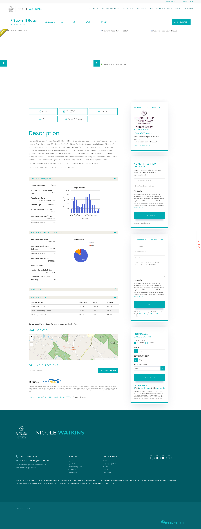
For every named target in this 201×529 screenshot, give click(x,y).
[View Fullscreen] (31, 344)
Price (136, 347)
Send (149, 305)
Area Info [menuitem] (126, 9)
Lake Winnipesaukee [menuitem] (77, 467)
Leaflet (97, 359)
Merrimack (53, 397)
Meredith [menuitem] (72, 470)
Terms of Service (156, 314)
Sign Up (191, 2)
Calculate (149, 378)
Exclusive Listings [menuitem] (109, 9)
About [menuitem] (178, 9)
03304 (68, 397)
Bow (62, 397)
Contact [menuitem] (189, 9)
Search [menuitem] (93, 9)
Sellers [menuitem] (105, 470)
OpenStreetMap (106, 359)
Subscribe (149, 216)
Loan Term (139, 340)
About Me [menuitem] (106, 473)
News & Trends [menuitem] (163, 9)
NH (45, 397)
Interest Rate (140, 365)
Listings (39, 397)
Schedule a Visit (157, 240)
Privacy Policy (138, 207)
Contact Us (137, 145)
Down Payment (141, 356)
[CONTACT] (181, 22)
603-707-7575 (143, 133)
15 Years (151, 343)
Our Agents (146, 145)
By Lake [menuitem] (71, 461)
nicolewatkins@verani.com (35, 460)
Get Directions (108, 370)
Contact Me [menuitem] (107, 461)
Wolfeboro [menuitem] (72, 473)
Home (31, 397)
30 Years (140, 343)
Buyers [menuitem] (105, 467)
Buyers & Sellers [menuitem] (144, 9)
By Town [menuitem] (71, 464)
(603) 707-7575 (169, 2)
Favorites (178, 2)
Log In (185, 2)
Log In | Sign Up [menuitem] (109, 464)
